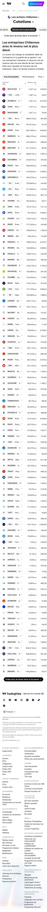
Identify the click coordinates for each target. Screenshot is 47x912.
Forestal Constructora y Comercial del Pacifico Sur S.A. (18, 360)
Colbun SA (18, 218)
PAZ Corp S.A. (18, 524)
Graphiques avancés (32, 885)
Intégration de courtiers (33, 900)
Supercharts (7, 751)
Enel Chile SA (19, 148)
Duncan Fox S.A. (20, 483)
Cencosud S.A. (19, 171)
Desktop (5, 833)
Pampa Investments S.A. (18, 324)
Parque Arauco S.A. (19, 242)
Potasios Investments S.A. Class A (20, 413)
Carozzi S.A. (19, 318)
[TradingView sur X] (4, 700)
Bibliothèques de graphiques (31, 878)
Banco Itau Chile (18, 165)
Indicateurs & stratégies (11, 873)
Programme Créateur (10, 848)
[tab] (24, 30)
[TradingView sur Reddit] (4, 705)
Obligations (6, 764)
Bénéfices (6, 797)
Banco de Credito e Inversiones (18, 118)
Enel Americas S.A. (18, 124)
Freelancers (7, 879)
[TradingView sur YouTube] (15, 700)
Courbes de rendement (11, 815)
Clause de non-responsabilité (30, 840)
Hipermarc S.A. (20, 571)
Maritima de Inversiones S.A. (19, 454)
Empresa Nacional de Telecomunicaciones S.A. (18, 213)
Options (5, 817)
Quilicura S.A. (19, 642)
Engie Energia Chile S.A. (18, 189)
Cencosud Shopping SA (20, 177)
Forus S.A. (18, 430)
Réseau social (7, 840)
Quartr (12, 737)
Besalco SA (19, 371)
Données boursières (32, 756)
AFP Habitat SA (18, 230)
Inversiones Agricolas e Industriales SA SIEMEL (18, 489)
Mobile (5, 830)
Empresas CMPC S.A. (18, 207)
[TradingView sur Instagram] (21, 700)
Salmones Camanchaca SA (20, 448)
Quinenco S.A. (19, 136)
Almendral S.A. (20, 307)
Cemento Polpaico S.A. (19, 589)
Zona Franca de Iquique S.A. (18, 477)
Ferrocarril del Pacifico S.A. (18, 613)
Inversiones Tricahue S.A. (19, 618)
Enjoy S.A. (18, 424)
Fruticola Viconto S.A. (19, 624)
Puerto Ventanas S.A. (19, 548)
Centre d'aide (29, 809)
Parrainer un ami (8, 845)
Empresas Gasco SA (18, 501)
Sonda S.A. (18, 518)
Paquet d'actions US (32, 791)
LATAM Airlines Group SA (18, 95)
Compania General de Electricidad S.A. (18, 542)
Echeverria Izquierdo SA (18, 442)
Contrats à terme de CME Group (34, 785)
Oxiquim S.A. (18, 436)
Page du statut (30, 865)
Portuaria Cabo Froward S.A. (19, 583)
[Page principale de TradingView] (9, 4)
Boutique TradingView (33, 821)
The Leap (28, 776)
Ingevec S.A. (19, 495)
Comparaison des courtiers (31, 773)
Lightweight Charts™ (32, 882)
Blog (26, 806)
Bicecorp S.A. (18, 195)
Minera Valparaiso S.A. (18, 236)
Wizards (5, 876)
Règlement (6, 851)
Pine (4, 774)
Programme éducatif (32, 907)
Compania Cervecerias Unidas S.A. (18, 289)
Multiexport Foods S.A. (18, 554)
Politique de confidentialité (30, 845)
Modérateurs (7, 853)
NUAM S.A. (18, 418)
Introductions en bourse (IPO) (11, 803)
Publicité (27, 897)
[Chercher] (23, 3)
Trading (5, 861)
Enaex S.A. (18, 224)
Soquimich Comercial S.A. (19, 565)
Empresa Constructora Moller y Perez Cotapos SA (18, 630)
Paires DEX (6, 772)
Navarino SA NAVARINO (19, 465)
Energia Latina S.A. (18, 607)
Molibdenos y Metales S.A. (19, 313)
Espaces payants (9, 881)
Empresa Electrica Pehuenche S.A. (20, 265)
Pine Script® (7, 822)
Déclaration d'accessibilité (30, 854)
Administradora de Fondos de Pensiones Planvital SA (19, 342)
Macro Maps (7, 820)
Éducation (6, 863)
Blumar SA (18, 507)
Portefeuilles (7, 812)
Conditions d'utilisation (33, 836)
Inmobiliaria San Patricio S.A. (18, 577)
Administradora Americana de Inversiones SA (18, 389)
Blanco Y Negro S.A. (20, 595)
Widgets (27, 875)
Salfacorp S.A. (20, 383)
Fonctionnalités (30, 751)
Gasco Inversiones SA (19, 530)
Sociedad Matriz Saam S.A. (19, 336)
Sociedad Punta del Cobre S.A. (19, 277)
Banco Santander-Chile (20, 113)
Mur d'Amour (7, 843)
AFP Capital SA (20, 271)
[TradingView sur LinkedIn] (27, 700)
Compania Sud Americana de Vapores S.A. (19, 201)
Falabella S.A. (19, 101)
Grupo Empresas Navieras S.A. (19, 395)
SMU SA (18, 365)
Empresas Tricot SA (18, 471)
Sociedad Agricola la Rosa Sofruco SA (19, 560)
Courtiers (28, 769)
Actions (5, 758)
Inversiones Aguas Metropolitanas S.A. (18, 348)
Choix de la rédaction (10, 866)
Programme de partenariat (30, 903)
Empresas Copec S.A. (18, 130)
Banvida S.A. (19, 260)
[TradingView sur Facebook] (10, 700)
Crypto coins (7, 766)
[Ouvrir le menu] (3, 3)
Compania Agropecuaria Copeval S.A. (19, 660)
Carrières (28, 811)
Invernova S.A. (20, 665)
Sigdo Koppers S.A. (18, 295)
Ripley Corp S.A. (18, 283)
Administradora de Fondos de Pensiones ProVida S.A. (19, 248)
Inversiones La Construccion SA (18, 183)
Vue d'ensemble (30, 766)
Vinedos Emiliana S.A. (19, 671)
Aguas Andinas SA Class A (19, 254)
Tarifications (29, 754)
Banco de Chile (18, 107)
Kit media (28, 814)
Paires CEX (6, 769)
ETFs (4, 761)
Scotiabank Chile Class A (20, 160)
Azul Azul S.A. (20, 654)
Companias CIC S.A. (18, 648)
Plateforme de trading (33, 888)
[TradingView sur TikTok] (38, 700)
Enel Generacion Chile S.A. (19, 142)
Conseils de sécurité (32, 858)
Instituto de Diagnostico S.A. (18, 536)
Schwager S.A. (20, 601)
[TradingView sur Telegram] (33, 700)
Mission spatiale (30, 803)
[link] (22, 36)
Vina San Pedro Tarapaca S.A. (18, 513)
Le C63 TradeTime (31, 829)
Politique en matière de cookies (33, 849)
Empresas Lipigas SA (18, 330)
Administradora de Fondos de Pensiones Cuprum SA (19, 301)
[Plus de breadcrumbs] (14, 11)
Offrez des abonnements (34, 759)
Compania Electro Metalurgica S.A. (20, 377)
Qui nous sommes (31, 801)
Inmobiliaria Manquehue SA (20, 636)
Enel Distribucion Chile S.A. (19, 407)
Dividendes (6, 800)
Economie (6, 794)
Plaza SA (20, 89)
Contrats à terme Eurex (33, 789)
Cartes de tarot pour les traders (33, 825)
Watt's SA (18, 460)
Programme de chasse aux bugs (33, 862)
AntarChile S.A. (20, 154)
